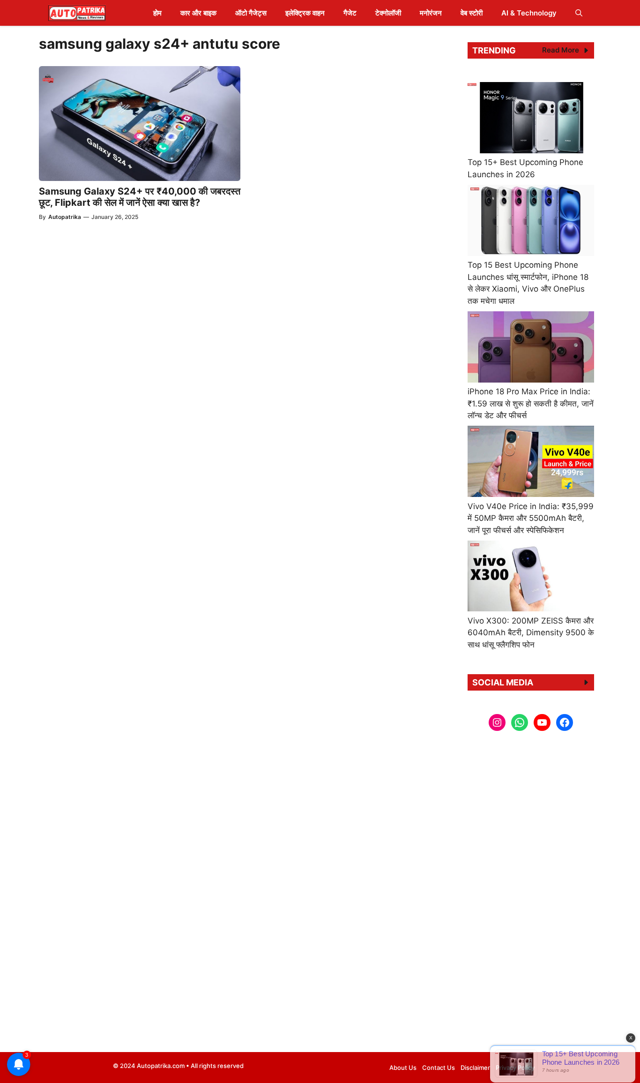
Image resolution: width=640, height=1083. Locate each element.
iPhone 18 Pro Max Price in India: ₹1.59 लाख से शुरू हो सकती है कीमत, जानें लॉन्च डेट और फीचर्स (531, 403)
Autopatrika (64, 216)
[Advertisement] (531, 895)
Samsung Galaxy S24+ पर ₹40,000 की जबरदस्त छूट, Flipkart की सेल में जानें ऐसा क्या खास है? (139, 197)
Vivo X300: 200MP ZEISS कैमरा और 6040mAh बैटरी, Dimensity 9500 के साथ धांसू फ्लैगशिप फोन (531, 632)
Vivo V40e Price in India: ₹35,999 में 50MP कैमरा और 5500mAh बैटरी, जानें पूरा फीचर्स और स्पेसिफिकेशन (531, 518)
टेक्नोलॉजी (388, 12)
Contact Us (438, 1067)
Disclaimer (475, 1067)
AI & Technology (529, 12)
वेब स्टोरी (472, 12)
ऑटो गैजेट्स (251, 12)
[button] (579, 13)
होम (157, 12)
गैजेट (350, 12)
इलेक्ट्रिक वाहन (305, 12)
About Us (403, 1067)
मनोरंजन (431, 12)
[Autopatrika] (77, 13)
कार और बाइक (198, 12)
